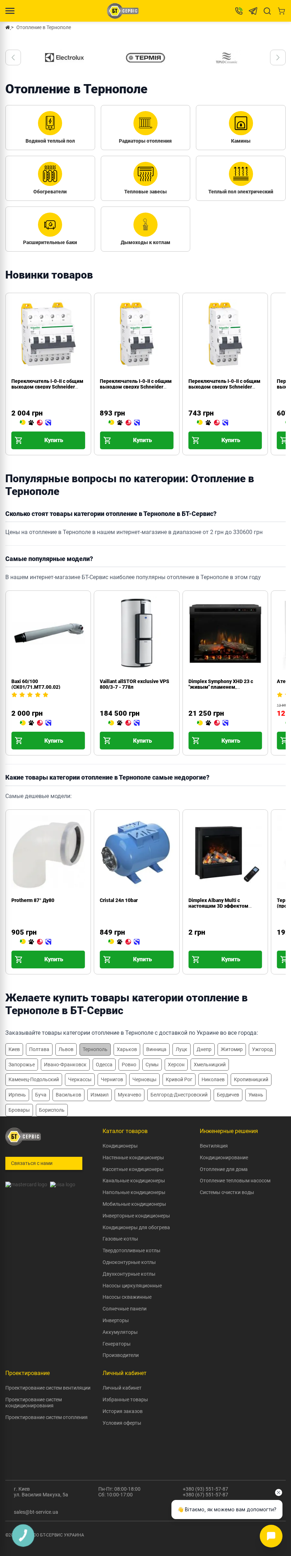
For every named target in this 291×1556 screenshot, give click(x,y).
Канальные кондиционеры (134, 1180)
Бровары (19, 1110)
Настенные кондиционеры (133, 1157)
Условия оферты (122, 1423)
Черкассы (80, 1079)
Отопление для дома (224, 1169)
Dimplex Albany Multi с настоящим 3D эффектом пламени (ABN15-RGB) (218, 905)
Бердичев (228, 1095)
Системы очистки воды (227, 1192)
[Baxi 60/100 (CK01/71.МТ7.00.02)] (35, 723)
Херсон (176, 1064)
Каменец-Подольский (34, 1079)
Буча (40, 1095)
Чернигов (112, 1079)
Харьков (127, 1049)
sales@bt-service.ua (36, 1512)
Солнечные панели (125, 1309)
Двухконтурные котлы (129, 1274)
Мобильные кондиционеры (134, 1204)
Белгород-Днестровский (179, 1095)
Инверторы (116, 1320)
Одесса (104, 1064)
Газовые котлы (120, 1239)
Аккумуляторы (120, 1332)
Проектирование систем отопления (46, 1417)
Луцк (181, 1049)
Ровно (129, 1064)
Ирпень (17, 1095)
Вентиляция (214, 1146)
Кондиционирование (224, 1157)
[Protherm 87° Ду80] (35, 942)
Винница (156, 1049)
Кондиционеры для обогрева (136, 1227)
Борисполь (52, 1110)
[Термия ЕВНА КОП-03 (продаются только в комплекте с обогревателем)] (279, 942)
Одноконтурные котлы (129, 1262)
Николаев (213, 1079)
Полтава (39, 1049)
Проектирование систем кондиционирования (33, 1402)
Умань (255, 1095)
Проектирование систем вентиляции (47, 1388)
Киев (14, 1049)
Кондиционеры (120, 1146)
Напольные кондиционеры (134, 1192)
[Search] (267, 11)
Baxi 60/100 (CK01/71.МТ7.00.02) (35, 684)
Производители (121, 1355)
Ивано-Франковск (65, 1064)
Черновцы (144, 1079)
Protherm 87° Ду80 (32, 900)
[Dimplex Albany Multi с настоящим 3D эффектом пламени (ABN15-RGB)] (191, 942)
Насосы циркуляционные (132, 1285)
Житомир (232, 1049)
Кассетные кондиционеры (133, 1169)
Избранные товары (125, 1399)
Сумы (152, 1064)
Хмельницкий (210, 1064)
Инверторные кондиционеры (136, 1216)
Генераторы (117, 1344)
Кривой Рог (179, 1079)
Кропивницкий (251, 1079)
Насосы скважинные (127, 1297)
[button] (13, 57)
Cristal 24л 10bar (119, 900)
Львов (66, 1049)
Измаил (99, 1095)
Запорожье (22, 1064)
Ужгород (262, 1049)
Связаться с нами (32, 1163)
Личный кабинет (122, 1388)
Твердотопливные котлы (131, 1250)
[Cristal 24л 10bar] (124, 942)
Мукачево (129, 1095)
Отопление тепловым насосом (235, 1180)
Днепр (204, 1049)
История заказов (123, 1411)
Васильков (68, 1095)
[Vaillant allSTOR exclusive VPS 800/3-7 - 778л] (124, 723)
